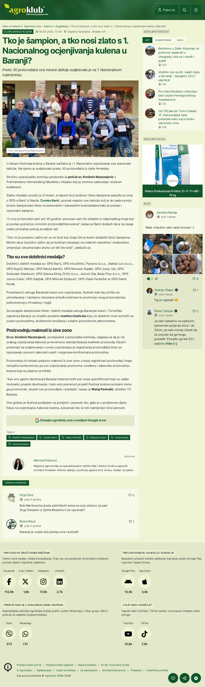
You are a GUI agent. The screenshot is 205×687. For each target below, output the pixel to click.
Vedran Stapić (164, 290)
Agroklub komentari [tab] (15, 483)
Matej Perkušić (73, 437)
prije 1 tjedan (168, 216)
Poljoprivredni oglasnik (60, 664)
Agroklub (50, 675)
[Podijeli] (185, 678)
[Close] (185, 10)
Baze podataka (87, 664)
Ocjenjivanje (121, 437)
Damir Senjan (163, 311)
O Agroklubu (24, 670)
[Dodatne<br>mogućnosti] (196, 678)
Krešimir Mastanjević (23, 437)
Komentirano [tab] (163, 40)
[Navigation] (196, 10)
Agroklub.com (32, 26)
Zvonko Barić (49, 200)
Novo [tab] (180, 40)
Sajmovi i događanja (56, 26)
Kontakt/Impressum (114, 670)
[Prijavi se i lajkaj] (173, 678)
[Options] (196, 214)
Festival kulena (20, 444)
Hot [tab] (147, 40)
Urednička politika (157, 670)
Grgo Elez (26, 495)
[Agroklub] (26, 9)
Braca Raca (27, 521)
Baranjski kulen (97, 437)
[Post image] (157, 244)
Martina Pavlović (45, 460)
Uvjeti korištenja (65, 670)
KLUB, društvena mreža (115, 664)
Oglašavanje (44, 670)
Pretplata (136, 670)
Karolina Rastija (167, 212)
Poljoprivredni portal (29, 664)
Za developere (88, 670)
